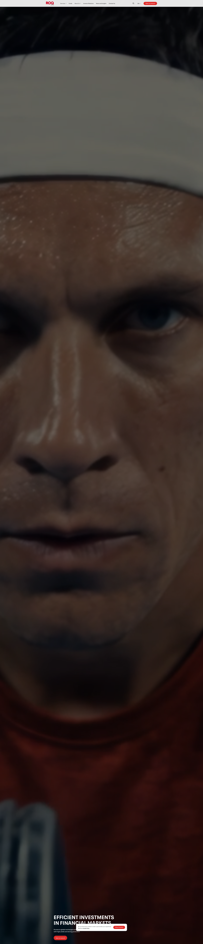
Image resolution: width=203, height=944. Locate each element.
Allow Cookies (119, 927)
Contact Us (112, 3)
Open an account (150, 3)
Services (62, 3)
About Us (77, 3)
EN (138, 3)
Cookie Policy (86, 928)
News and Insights (101, 3)
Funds (70, 3)
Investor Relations (88, 3)
